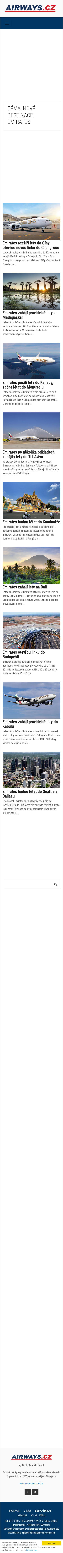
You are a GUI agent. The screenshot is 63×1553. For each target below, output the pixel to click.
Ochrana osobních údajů (31, 1483)
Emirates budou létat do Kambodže (31, 522)
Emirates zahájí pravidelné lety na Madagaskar (30, 315)
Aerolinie (22, 1515)
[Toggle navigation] (7, 23)
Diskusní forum (43, 1510)
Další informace (31, 1550)
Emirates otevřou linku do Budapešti (24, 654)
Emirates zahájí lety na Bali (25, 587)
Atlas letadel (38, 1515)
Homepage (14, 1510)
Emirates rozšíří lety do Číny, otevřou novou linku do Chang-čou (31, 245)
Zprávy (27, 1510)
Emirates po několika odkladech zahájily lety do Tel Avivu (29, 454)
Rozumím (51, 1543)
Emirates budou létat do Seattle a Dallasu (30, 793)
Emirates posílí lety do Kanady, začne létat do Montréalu (28, 384)
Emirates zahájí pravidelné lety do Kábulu (30, 724)
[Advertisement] (31, 62)
